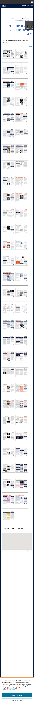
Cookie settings (12, 688)
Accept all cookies (17, 695)
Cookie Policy (11, 689)
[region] (17, 690)
